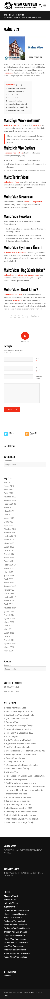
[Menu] (44, 5)
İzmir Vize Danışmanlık (14, 946)
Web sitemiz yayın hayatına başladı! (22, 819)
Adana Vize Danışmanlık (14, 935)
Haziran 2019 (10, 565)
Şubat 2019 (9, 575)
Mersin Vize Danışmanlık (15, 939)
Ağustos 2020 (10, 529)
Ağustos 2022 (10, 496)
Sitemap (7, 976)
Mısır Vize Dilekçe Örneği (17, 768)
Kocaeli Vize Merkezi (15, 758)
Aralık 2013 (9, 615)
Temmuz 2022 (10, 500)
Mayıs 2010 (9, 647)
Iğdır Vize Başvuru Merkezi (18, 740)
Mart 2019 (8, 572)
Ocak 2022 (8, 514)
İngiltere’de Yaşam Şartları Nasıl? (21, 743)
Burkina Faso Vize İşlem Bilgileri (20, 715)
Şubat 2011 (9, 633)
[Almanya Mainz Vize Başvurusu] (25, 48)
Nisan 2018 (9, 590)
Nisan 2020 (9, 543)
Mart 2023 (8, 482)
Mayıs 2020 (9, 539)
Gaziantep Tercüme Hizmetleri (17, 910)
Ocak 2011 (8, 636)
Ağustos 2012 (10, 618)
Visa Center (17, 993)
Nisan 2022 (9, 511)
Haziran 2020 (10, 536)
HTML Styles (12, 736)
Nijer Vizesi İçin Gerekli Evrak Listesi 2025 (25, 776)
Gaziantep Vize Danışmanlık (16, 942)
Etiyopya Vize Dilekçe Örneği (19, 725)
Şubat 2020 (9, 547)
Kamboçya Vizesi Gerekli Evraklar (21, 754)
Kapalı (19, 85)
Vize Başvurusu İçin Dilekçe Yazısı (21, 811)
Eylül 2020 (8, 525)
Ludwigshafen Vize (15, 761)
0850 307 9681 (12, 687)
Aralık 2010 (9, 640)
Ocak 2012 (8, 625)
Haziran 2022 (10, 504)
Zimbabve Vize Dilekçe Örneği (20, 822)
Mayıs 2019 (9, 568)
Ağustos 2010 (10, 643)
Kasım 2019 (9, 557)
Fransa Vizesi (10, 899)
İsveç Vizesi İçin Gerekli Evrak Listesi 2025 (25, 750)
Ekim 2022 (8, 489)
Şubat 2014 (9, 611)
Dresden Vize (12, 722)
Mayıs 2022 (9, 507)
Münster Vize (12, 772)
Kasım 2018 (9, 582)
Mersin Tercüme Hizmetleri (15, 914)
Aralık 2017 (9, 593)
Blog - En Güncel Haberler (14, 14)
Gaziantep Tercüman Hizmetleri (17, 928)
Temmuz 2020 (10, 532)
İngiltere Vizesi (11, 906)
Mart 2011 (8, 629)
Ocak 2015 (8, 604)
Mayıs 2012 (9, 622)
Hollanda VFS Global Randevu (19, 733)
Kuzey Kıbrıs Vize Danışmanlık (17, 953)
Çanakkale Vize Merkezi (17, 718)
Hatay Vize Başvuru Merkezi (19, 729)
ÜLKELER (7, 665)
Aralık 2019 (9, 554)
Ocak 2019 (8, 579)
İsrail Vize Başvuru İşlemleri (18, 747)
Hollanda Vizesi (11, 903)
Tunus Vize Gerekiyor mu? (18, 801)
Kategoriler (8, 460)
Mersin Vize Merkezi (13, 917)
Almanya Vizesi (11, 896)
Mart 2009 (8, 650)
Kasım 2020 (9, 518)
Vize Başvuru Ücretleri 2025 (19, 808)
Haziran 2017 (10, 597)
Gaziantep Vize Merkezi (14, 921)
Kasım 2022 (9, 486)
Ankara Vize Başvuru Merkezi (19, 711)
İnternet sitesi (39, 378)
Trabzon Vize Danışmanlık (15, 932)
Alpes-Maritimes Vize (16, 708)
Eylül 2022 (8, 493)
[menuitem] (39, 5)
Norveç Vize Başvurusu (16, 779)
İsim (37, 360)
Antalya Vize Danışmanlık (15, 949)
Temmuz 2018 (10, 586)
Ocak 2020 (8, 550)
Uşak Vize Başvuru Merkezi (18, 804)
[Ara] (39, 5)
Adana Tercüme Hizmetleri (15, 924)
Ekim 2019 (8, 561)
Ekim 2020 (8, 522)
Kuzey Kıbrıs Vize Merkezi (15, 957)
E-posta (38, 370)
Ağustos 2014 (10, 607)
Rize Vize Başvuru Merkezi (18, 797)
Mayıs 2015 (9, 600)
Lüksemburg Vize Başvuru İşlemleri (22, 765)
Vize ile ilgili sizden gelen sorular (21, 815)
